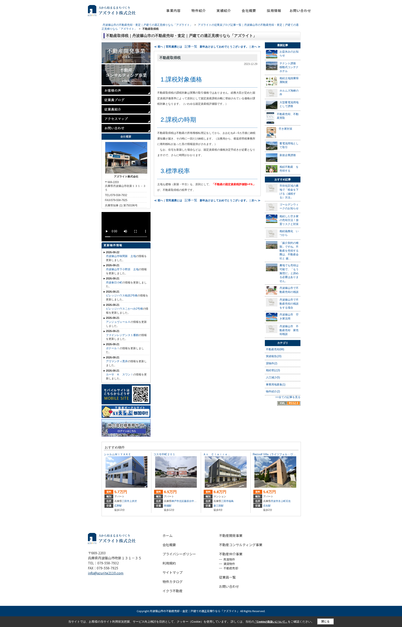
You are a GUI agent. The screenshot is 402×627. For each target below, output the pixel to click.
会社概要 (249, 10)
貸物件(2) (271, 363)
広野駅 (118, 505)
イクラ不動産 (172, 590)
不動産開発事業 (230, 535)
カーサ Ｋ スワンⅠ (119, 374)
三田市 (125, 501)
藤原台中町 (190, 501)
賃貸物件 (229, 564)
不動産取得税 (170, 58)
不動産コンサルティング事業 (240, 544)
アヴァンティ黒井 (117, 361)
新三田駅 (219, 505)
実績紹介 (223, 10)
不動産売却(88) (275, 349)
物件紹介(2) (273, 391)
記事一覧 (191, 46)
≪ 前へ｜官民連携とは (168, 46)
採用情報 (274, 10)
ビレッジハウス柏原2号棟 (121, 295)
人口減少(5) (273, 377)
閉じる (325, 621)
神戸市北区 (177, 501)
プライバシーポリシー (179, 553)
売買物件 (229, 559)
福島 (231, 501)
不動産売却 (230, 568)
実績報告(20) (273, 356)
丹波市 (274, 501)
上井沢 (133, 501)
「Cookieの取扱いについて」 (271, 621)
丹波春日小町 (114, 282)
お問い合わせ (300, 10)
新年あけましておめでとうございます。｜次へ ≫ (230, 46)
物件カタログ (172, 581)
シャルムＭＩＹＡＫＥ (117, 454)
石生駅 (267, 505)
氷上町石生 (284, 501)
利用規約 (169, 563)
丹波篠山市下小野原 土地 (122, 269)
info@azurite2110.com (106, 572)
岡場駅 (167, 505)
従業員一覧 (227, 577)
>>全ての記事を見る (287, 397)
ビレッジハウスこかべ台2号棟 (124, 308)
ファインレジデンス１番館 (122, 335)
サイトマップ (172, 572)
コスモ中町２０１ (164, 454)
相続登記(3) (273, 370)
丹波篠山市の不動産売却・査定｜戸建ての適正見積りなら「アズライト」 (195, 611)
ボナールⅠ (113, 348)
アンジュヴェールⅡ (118, 321)
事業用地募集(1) (275, 384)
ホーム (167, 535)
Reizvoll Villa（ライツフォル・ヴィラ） (277, 454)
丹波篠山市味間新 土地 (121, 256)
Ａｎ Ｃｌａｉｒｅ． (216, 454)
